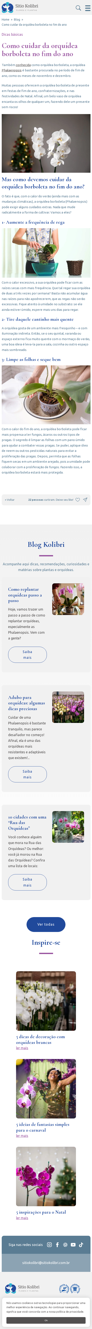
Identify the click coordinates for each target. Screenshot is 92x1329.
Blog (17, 19)
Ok (46, 1320)
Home (5, 19)
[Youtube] (73, 1244)
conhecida (23, 65)
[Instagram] (49, 1244)
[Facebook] (57, 1244)
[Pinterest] (65, 1244)
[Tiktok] (81, 1244)
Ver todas (46, 924)
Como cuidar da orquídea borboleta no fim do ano (34, 24)
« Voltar (10, 499)
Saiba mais (27, 654)
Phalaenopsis (12, 70)
